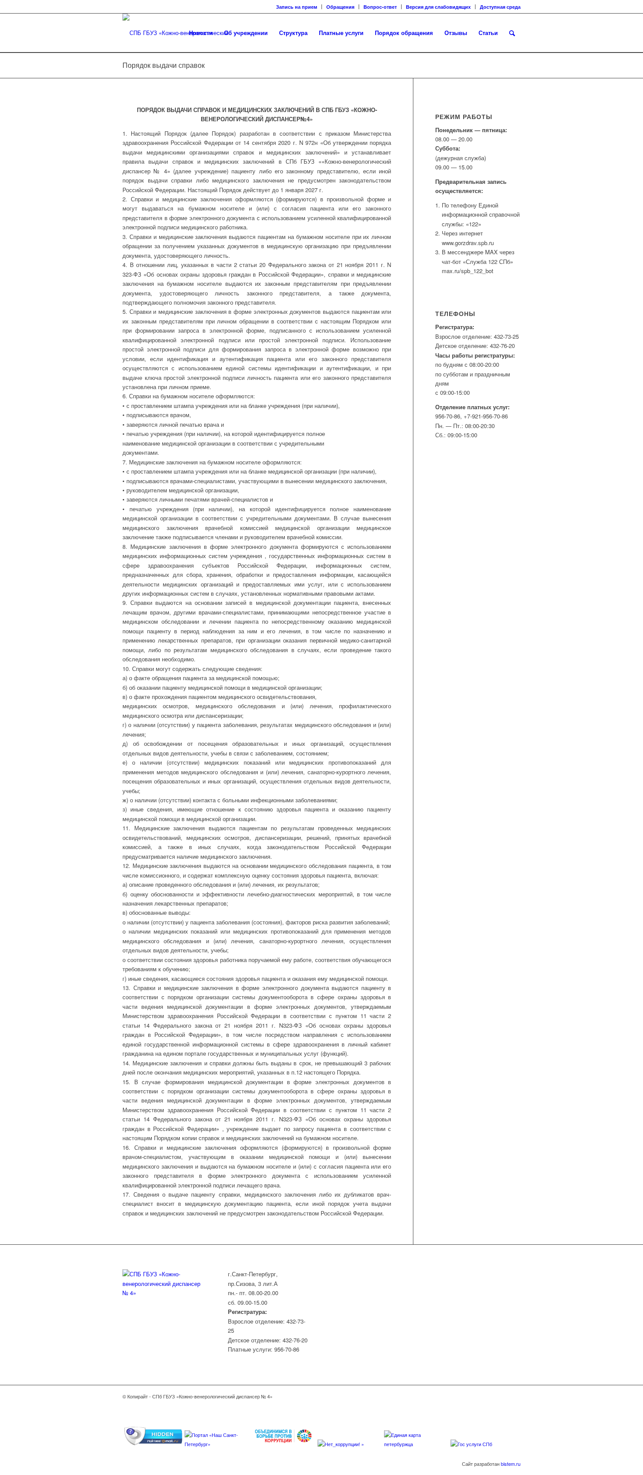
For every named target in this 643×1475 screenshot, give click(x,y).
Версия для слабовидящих (438, 7)
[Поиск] (512, 33)
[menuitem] (297, 6)
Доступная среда (500, 7)
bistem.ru (511, 1463)
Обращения (340, 7)
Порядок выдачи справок (163, 65)
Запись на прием (296, 7)
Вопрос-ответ (380, 7)
